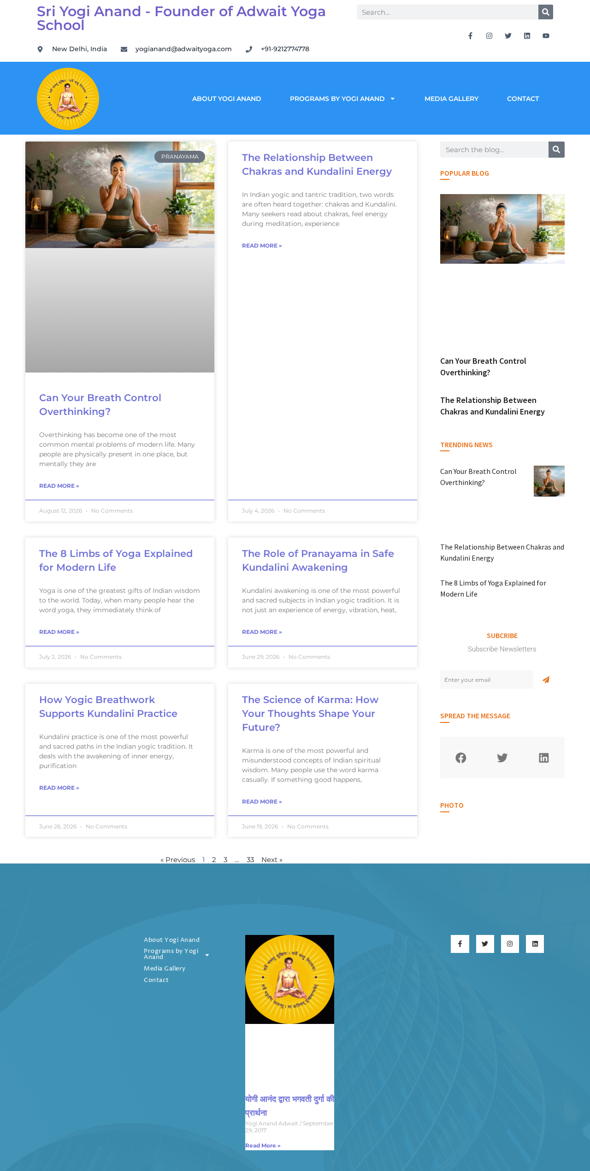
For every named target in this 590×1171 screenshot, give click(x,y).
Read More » (59, 485)
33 (250, 859)
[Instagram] (489, 35)
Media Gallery (451, 98)
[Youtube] (546, 35)
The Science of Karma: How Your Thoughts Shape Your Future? (310, 713)
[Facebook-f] (471, 35)
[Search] (545, 12)
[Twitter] (508, 35)
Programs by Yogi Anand (337, 98)
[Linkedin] (527, 35)
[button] (461, 757)
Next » (272, 859)
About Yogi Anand (226, 98)
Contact (523, 98)
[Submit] (546, 679)
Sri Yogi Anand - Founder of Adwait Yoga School (181, 18)
